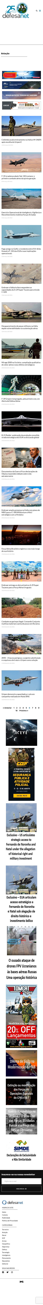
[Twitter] (7, 1272)
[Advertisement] (21, 30)
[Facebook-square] (3, 1272)
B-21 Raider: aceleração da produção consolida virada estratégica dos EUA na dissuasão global (20, 436)
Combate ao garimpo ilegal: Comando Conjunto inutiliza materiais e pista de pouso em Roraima (21, 622)
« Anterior (7, 708)
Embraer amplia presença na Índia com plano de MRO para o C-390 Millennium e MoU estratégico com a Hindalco (21, 512)
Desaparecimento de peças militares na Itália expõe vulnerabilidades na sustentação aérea (20, 327)
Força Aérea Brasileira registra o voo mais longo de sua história (21, 550)
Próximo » (23, 711)
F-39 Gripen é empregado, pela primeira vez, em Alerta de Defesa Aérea (21, 400)
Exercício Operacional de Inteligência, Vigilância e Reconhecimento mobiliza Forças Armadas (21, 213)
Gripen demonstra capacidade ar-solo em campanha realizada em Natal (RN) (18, 695)
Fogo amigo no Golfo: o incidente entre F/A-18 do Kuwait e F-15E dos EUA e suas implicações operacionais (21, 251)
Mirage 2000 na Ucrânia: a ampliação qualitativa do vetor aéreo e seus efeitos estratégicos (21, 363)
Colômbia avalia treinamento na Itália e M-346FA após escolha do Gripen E (21, 141)
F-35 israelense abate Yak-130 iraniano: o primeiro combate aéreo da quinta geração (19, 177)
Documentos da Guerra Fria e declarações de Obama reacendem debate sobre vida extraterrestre (19, 473)
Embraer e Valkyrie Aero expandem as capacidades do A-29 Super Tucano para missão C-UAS (21, 289)
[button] (36, 10)
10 (16, 711)
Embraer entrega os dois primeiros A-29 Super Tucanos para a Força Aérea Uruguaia (20, 586)
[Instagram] (12, 1272)
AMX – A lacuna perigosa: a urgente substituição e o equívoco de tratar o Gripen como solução (21, 659)
